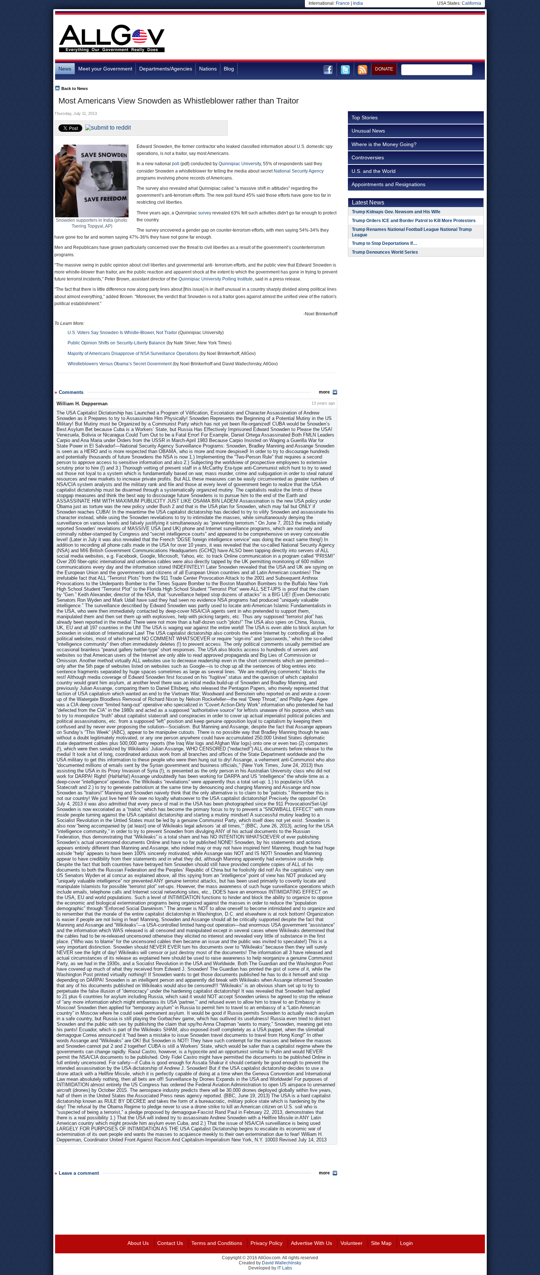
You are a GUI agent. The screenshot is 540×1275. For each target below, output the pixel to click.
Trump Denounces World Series (385, 252)
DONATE (384, 69)
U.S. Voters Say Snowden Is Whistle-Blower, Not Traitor (122, 332)
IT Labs (284, 1268)
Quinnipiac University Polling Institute (216, 279)
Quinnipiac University (240, 163)
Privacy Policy (266, 1243)
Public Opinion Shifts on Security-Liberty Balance (116, 342)
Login (406, 1243)
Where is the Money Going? (384, 144)
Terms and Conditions (216, 1243)
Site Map (381, 1243)
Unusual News (368, 131)
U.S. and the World (374, 171)
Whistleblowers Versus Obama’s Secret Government (120, 363)
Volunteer (352, 1243)
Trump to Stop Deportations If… (384, 243)
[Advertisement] (351, 38)
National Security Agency (299, 171)
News (64, 69)
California (471, 3)
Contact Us (170, 1243)
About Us (138, 1243)
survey (204, 212)
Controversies (368, 157)
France (343, 3)
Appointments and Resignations (388, 184)
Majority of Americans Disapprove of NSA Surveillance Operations (133, 353)
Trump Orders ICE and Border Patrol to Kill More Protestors (414, 220)
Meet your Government (105, 69)
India (358, 3)
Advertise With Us (311, 1243)
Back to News (74, 88)
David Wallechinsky (281, 1262)
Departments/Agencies (165, 69)
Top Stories (365, 117)
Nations (208, 69)
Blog (229, 69)
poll (175, 163)
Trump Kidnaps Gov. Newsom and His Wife (396, 211)
